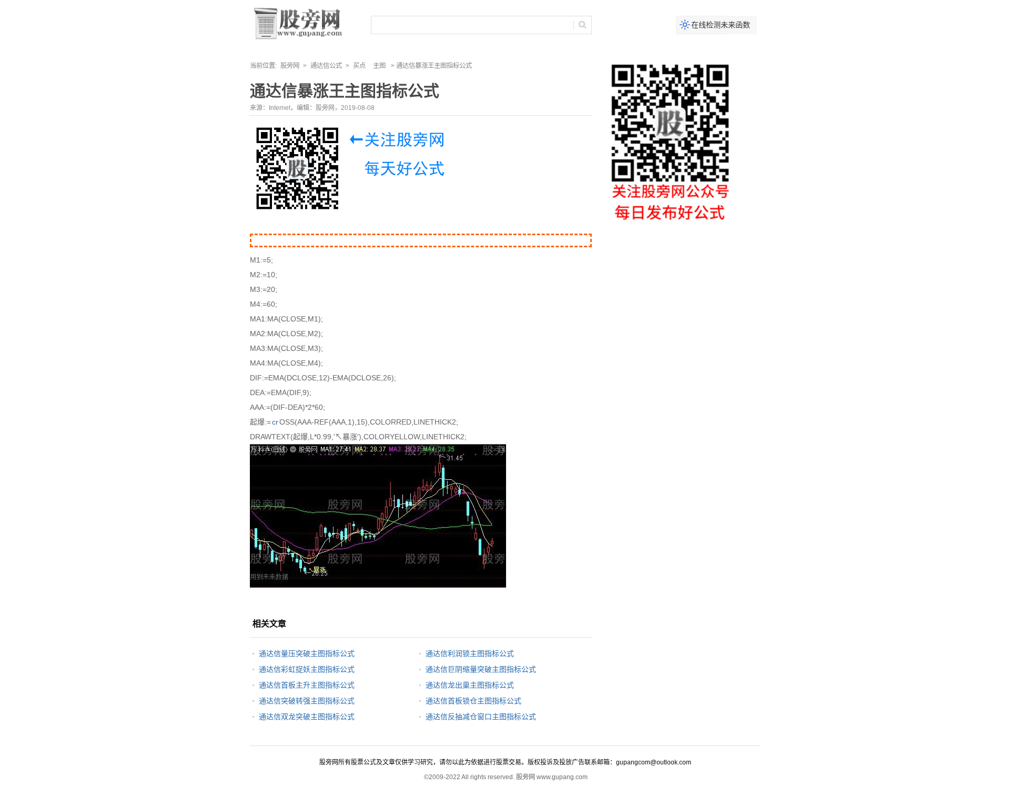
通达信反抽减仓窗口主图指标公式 (481, 716)
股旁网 (289, 65)
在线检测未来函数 (720, 25)
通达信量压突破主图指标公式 (307, 653)
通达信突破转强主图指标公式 (307, 701)
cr (275, 422)
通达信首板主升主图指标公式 (307, 685)
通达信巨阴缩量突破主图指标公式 (481, 669)
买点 (359, 65)
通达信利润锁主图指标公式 (470, 653)
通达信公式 (326, 65)
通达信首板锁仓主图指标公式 (473, 701)
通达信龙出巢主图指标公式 (470, 685)
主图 (379, 65)
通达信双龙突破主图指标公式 (307, 716)
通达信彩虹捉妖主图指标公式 (307, 669)
